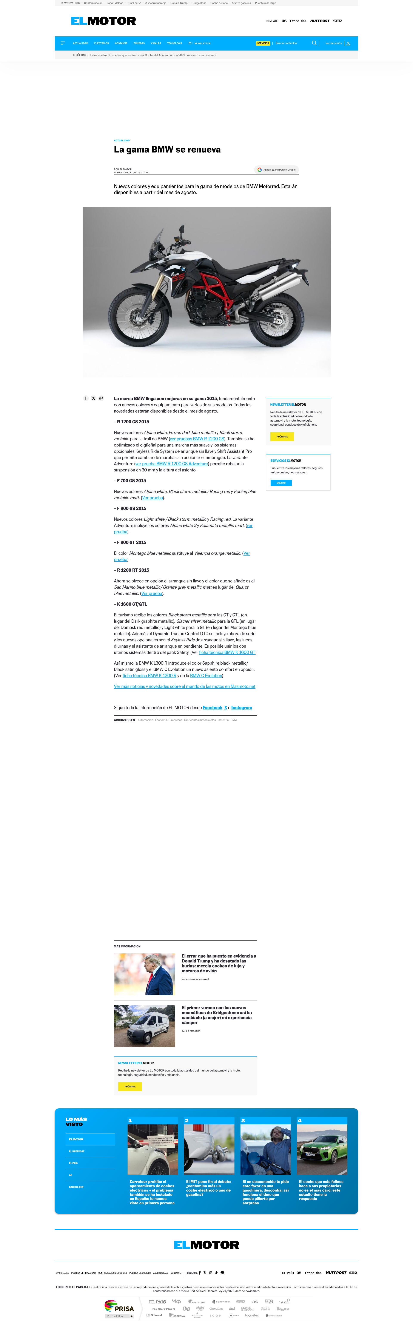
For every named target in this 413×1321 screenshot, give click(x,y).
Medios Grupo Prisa (119, 1316)
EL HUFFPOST (77, 1151)
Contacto (176, 1273)
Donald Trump (179, 3)
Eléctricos (101, 43)
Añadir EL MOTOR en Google (280, 169)
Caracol (283, 1302)
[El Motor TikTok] (216, 1273)
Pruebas (139, 43)
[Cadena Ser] (337, 21)
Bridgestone (199, 3)
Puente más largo (265, 3)
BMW (234, 720)
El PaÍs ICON (215, 1315)
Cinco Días (215, 1308)
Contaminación (93, 3)
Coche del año (219, 3)
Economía (161, 720)
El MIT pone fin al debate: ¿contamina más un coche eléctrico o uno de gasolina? (208, 1188)
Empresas (176, 720)
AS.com (253, 1302)
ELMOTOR (76, 1139)
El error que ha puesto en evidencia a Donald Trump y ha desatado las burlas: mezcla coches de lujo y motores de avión (219, 963)
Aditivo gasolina (242, 3)
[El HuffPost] (320, 21)
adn (267, 1302)
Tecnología (174, 43)
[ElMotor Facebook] (200, 1273)
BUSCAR (281, 483)
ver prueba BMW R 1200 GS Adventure (172, 463)
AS (70, 1174)
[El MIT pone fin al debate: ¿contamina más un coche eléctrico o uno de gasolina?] (209, 1174)
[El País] (272, 21)
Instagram (241, 707)
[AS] (284, 21)
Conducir (121, 43)
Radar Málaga (115, 3)
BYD (78, 3)
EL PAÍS (73, 1163)
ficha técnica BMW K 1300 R (149, 675)
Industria (223, 720)
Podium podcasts (197, 1315)
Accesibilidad (160, 1273)
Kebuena (279, 1308)
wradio (199, 1308)
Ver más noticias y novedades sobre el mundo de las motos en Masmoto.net (185, 686)
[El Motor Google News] (222, 1273)
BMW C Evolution (206, 675)
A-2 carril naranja (156, 3)
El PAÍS (157, 1302)
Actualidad (80, 43)
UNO (187, 1308)
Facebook (213, 707)
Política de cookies (140, 1273)
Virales (156, 43)
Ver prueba (152, 497)
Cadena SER (239, 1302)
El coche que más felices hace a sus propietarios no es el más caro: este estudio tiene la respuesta (321, 1190)
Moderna (176, 1315)
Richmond (154, 1315)
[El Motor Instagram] (210, 1273)
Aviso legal (62, 1273)
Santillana (198, 1302)
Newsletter (202, 43)
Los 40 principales (178, 1302)
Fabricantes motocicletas (200, 720)
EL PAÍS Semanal (248, 1308)
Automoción (145, 720)
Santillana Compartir (221, 1302)
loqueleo (252, 1315)
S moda (233, 1315)
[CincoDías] (298, 21)
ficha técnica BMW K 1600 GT (227, 652)
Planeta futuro (263, 1308)
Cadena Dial (232, 1308)
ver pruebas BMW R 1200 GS (197, 438)
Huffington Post (163, 1308)
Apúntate (130, 1086)
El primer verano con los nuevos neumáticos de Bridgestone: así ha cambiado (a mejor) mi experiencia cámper (217, 1015)
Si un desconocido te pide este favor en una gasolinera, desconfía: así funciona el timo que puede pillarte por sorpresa (266, 1192)
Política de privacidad (83, 1273)
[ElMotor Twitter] (205, 1273)
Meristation (273, 1315)
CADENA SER (76, 1187)
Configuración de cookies (112, 1273)
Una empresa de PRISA (119, 1305)
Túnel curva (134, 3)
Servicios (263, 43)
